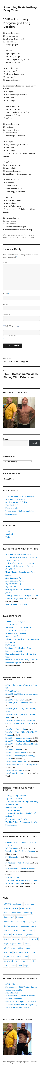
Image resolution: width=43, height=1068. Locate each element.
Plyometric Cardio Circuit (24, 952)
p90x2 (27, 944)
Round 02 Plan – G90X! (15, 700)
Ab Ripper (17, 904)
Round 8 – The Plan (13, 999)
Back (33, 904)
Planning (8, 952)
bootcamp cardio (11, 926)
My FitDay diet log (13, 584)
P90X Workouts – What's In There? (20, 869)
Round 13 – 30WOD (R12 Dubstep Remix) (22, 764)
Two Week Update (13, 505)
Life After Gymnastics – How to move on (22, 639)
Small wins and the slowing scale (19, 496)
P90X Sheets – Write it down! (17, 863)
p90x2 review (9, 948)
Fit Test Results (12, 691)
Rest (26, 957)
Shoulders (26, 961)
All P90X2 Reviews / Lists (16, 622)
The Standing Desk (13, 663)
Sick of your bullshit (13, 651)
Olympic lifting (16, 944)
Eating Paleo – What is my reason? (19, 563)
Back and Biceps (11, 908)
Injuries (7, 939)
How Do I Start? (11, 636)
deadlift (7, 935)
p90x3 (20, 948)
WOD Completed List (14, 883)
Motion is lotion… (12, 508)
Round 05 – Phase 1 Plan (15, 729)
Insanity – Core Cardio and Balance (20, 851)
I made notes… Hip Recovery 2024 (19, 511)
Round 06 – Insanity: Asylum (17, 738)
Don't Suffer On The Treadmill (18, 627)
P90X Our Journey (12, 810)
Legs (6, 944)
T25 (5, 966)
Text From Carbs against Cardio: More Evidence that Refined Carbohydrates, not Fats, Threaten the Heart (21, 1005)
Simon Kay (10, 235)
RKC (17, 961)
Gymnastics (29, 935)
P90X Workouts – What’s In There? (20, 996)
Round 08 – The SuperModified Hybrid (21, 744)
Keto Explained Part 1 (14, 578)
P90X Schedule (11, 857)
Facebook (9, 534)
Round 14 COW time (13, 770)
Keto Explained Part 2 (14, 581)
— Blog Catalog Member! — (16, 796)
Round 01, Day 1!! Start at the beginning (21, 694)
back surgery (25, 908)
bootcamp (16, 237)
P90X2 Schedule (12, 877)
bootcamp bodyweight (28, 237)
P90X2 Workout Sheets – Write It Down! (21, 880)
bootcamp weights (28, 926)
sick (34, 961)
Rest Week (8, 961)
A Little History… (12, 984)
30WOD (7, 904)
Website (6, 314)
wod (20, 966)
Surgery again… (11, 514)
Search (6, 439)
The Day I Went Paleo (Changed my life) (21, 595)
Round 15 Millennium (14, 773)
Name (6, 294)
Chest (23, 930)
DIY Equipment (11, 848)
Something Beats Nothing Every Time (16, 1062)
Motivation (10, 642)
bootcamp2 (9, 917)
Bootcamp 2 (21, 917)
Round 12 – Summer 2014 (15, 761)
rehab (19, 957)
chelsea (15, 930)
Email (6, 304)
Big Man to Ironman (13, 799)
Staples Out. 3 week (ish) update (18, 502)
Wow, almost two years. (15, 499)
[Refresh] (18, 326)
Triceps (13, 966)
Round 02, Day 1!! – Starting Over (19, 703)
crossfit (31, 930)
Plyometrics (9, 957)
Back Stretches (11, 625)
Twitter (8, 537)
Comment (8, 262)
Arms (26, 904)
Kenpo (24, 939)
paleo (28, 948)
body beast (16, 913)
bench (7, 913)
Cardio (6, 930)
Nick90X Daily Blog (13, 807)
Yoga (26, 966)
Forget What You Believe (15, 633)
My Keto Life (10, 587)
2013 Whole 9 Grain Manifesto (18, 554)
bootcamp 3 (9, 922)
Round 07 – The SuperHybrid (17, 741)
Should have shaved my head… (18, 819)
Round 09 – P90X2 (13, 750)
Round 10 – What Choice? (16, 753)
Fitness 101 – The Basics (15, 630)
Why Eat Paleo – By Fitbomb (17, 604)
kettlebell (33, 939)
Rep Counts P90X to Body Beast (18, 648)
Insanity (16, 939)
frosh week (17, 935)
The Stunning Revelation (15, 598)
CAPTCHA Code (9, 336)
